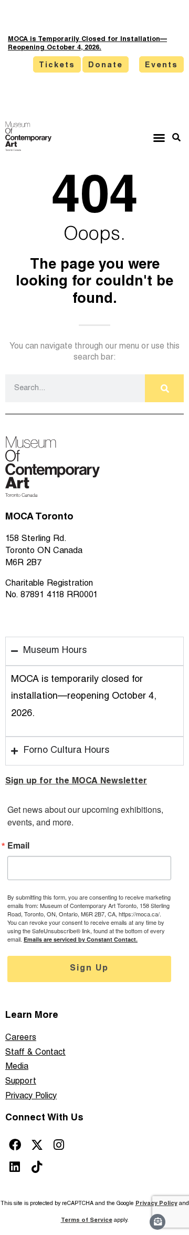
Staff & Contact (35, 1052)
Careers (20, 1038)
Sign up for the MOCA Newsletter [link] (76, 781)
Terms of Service (86, 1220)
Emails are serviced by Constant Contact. (81, 939)
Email (18, 845)
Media (16, 1067)
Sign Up (89, 969)
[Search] (164, 388)
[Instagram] (59, 1145)
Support (20, 1081)
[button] (159, 137)
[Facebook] (15, 1145)
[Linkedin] (15, 1167)
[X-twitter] (37, 1145)
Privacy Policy (31, 1096)
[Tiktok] (37, 1167)
